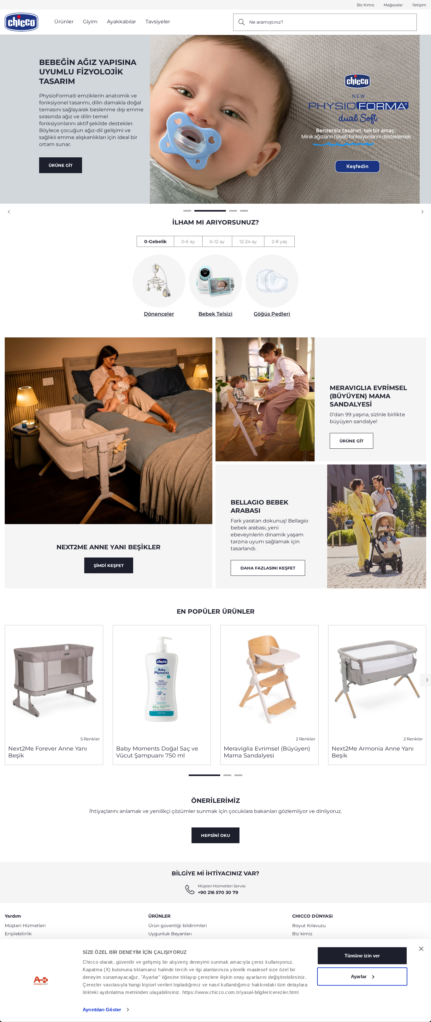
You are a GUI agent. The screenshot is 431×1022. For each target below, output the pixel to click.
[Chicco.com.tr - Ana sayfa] (21, 22)
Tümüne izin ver (362, 955)
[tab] (155, 241)
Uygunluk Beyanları (170, 934)
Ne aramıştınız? (266, 22)
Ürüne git (351, 440)
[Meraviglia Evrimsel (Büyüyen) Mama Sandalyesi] (269, 683)
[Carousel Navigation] (215, 212)
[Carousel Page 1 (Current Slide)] (204, 775)
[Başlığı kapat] (421, 949)
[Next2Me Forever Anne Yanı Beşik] (54, 683)
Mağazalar (393, 5)
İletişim (419, 5)
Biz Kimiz (365, 5)
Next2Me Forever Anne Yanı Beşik (47, 752)
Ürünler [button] (64, 22)
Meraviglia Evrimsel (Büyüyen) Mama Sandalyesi (267, 752)
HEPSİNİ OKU (215, 835)
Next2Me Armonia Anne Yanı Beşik (373, 752)
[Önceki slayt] (9, 212)
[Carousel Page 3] (238, 775)
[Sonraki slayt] (421, 212)
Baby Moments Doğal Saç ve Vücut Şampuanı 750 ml (157, 752)
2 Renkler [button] (305, 739)
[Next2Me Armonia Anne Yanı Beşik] (377, 683)
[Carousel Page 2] (227, 775)
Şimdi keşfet (109, 565)
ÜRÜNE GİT (61, 134)
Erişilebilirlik (18, 934)
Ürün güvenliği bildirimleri (177, 925)
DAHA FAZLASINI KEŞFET (267, 567)
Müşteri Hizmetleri (25, 925)
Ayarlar (359, 976)
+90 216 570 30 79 (218, 892)
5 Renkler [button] (90, 739)
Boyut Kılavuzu (309, 925)
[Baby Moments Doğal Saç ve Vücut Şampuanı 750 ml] (162, 683)
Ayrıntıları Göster (102, 1009)
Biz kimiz (302, 934)
